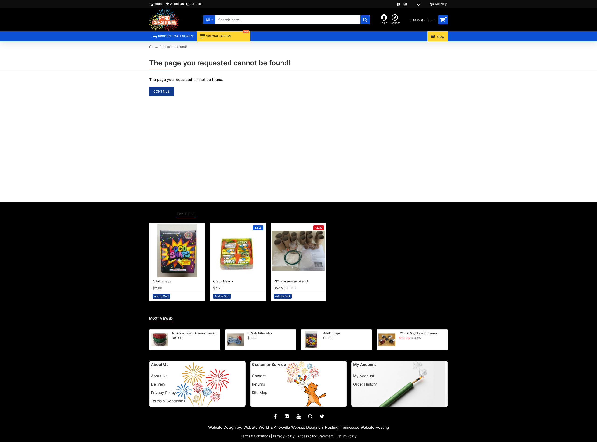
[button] (161, 296)
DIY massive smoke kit (291, 281)
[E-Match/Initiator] (235, 339)
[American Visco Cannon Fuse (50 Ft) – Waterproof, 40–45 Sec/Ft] (159, 339)
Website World (256, 427)
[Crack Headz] (237, 250)
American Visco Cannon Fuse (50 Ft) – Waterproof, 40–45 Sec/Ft (195, 333)
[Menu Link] (399, 4)
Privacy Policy (284, 436)
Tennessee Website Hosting (365, 427)
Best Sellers (160, 214)
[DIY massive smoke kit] (298, 250)
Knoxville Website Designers (299, 427)
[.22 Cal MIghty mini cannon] (386, 339)
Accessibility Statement (315, 436)
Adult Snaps (162, 281)
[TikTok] (419, 4)
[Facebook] (275, 416)
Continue (161, 91)
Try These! (186, 214)
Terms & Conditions (255, 436)
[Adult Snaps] (177, 250)
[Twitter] (321, 416)
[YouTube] (298, 416)
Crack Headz (223, 281)
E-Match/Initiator (259, 333)
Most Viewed (161, 318)
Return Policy (347, 436)
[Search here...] (365, 19)
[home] (150, 46)
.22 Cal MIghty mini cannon (419, 333)
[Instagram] (287, 416)
